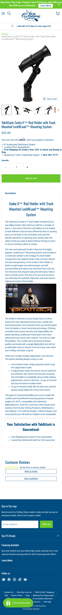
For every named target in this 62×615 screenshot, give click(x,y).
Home (5, 34)
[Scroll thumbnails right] (57, 110)
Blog (27, 595)
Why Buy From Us (24, 592)
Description (10, 193)
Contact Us (8, 592)
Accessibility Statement (42, 598)
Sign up (46, 524)
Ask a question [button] (31, 478)
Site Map (47, 602)
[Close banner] (59, 4)
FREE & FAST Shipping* (45, 592)
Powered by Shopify (31, 609)
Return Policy (16, 595)
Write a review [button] (31, 471)
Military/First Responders (43, 595)
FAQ (6, 595)
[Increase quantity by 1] (27, 167)
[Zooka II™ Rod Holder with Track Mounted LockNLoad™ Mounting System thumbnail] (6, 110)
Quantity (5, 160)
